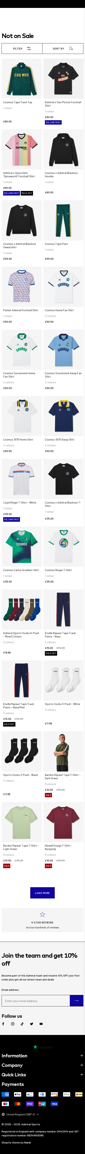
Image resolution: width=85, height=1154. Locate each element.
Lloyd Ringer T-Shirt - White (19, 502)
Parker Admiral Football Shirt (20, 310)
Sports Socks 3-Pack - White (62, 704)
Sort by (58, 48)
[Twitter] (31, 1023)
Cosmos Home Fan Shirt (59, 310)
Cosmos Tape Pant (56, 243)
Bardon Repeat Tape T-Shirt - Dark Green (62, 776)
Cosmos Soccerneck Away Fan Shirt (63, 374)
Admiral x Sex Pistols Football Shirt (63, 103)
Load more (42, 893)
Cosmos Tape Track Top (17, 102)
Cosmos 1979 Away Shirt (60, 439)
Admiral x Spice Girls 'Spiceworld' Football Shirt (19, 174)
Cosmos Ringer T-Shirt (58, 570)
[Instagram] (12, 1023)
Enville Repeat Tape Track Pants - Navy (60, 634)
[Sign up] (76, 1000)
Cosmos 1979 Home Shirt (18, 439)
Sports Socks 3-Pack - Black (20, 774)
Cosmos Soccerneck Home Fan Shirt (19, 374)
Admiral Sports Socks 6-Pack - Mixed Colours (21, 634)
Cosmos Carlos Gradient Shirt (21, 570)
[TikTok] (22, 1023)
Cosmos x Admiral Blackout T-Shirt (63, 504)
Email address (10, 989)
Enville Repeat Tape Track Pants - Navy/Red (18, 705)
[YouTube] (41, 1023)
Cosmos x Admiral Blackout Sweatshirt (19, 245)
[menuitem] (3, 1023)
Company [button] (12, 1065)
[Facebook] (3, 1023)
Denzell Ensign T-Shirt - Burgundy (58, 847)
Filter (17, 48)
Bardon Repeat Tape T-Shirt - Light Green (21, 847)
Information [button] (14, 1056)
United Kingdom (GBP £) (20, 1114)
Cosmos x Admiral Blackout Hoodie (61, 174)
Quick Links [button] (14, 1075)
